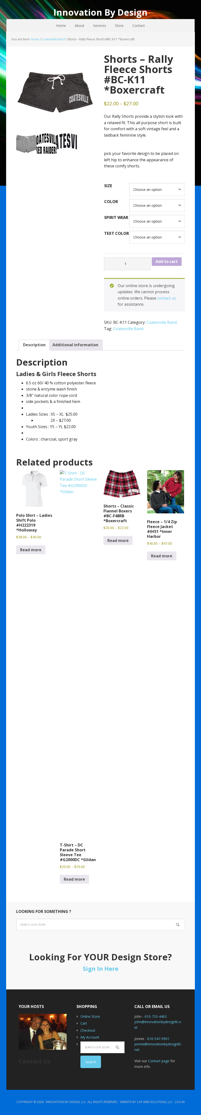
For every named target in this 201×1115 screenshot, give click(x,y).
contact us (166, 298)
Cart (83, 1023)
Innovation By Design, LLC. (66, 1102)
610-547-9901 (158, 1038)
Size (108, 185)
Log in (180, 1102)
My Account (89, 1037)
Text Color (116, 233)
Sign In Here (100, 968)
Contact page (158, 1061)
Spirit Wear (116, 217)
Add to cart (167, 261)
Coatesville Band (53, 39)
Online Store (90, 1016)
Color (111, 201)
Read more (30, 549)
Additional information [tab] (75, 344)
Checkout (87, 1030)
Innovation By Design (100, 12)
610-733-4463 (156, 1016)
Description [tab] (34, 344)
